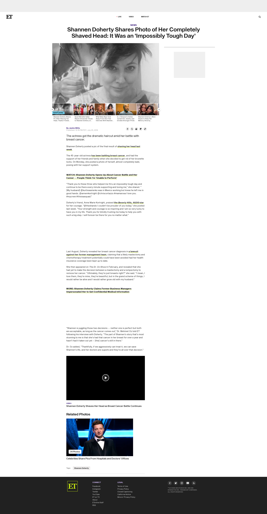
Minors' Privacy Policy (126, 497)
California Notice (124, 494)
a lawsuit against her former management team (102, 253)
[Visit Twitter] (176, 483)
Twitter (95, 492)
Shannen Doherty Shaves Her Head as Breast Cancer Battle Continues (104, 406)
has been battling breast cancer (108, 155)
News (133, 25)
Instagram (96, 489)
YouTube (95, 494)
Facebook (96, 486)
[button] (105, 377)
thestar (129, 202)
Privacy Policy (123, 489)
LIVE (120, 17)
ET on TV (96, 497)
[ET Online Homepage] (9, 16)
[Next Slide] (159, 109)
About (94, 500)
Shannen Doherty (81, 468)
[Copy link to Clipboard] (145, 129)
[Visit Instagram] (182, 483)
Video (131, 17)
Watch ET (145, 17)
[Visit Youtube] (188, 483)
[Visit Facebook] (170, 483)
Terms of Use (122, 486)
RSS (94, 505)
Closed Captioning (124, 492)
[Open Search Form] (260, 17)
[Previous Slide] (52, 109)
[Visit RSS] (194, 483)
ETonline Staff (98, 502)
